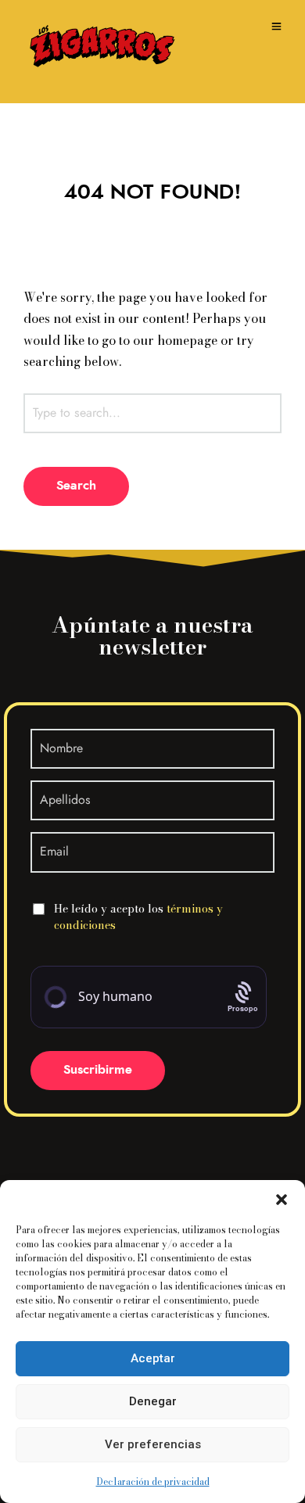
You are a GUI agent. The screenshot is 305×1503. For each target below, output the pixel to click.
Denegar (153, 1401)
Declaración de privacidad (153, 1481)
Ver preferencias (153, 1444)
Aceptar (153, 1358)
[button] (281, 1199)
